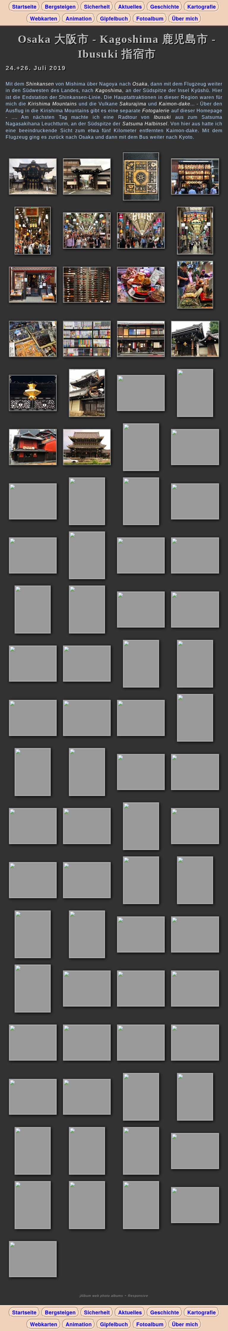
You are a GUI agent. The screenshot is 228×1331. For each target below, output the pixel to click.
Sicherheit (97, 6)
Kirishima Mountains (52, 103)
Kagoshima (108, 90)
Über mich (185, 18)
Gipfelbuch (114, 18)
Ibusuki (162, 117)
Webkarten (43, 18)
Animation (79, 18)
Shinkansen (40, 83)
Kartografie (201, 6)
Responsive (138, 1295)
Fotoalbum (150, 18)
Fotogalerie (156, 110)
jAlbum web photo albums (101, 1295)
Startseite (24, 6)
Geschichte (164, 6)
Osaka (140, 83)
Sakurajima (132, 103)
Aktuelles (130, 6)
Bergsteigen (60, 6)
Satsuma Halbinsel (144, 123)
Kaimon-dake (174, 103)
